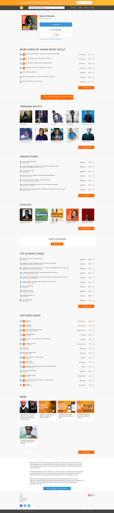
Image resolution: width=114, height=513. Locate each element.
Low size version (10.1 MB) (46, 39)
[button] (55, 35)
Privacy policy (91, 511)
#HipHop (83, 339)
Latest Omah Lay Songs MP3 (26, 222)
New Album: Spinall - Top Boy (88, 222)
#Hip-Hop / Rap (81, 344)
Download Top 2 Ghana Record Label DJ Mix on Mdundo (84, 416)
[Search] (62, 7)
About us (22, 501)
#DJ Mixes (83, 72)
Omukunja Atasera (57, 141)
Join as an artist (23, 498)
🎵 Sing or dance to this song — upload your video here (57, 97)
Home (21, 494)
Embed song (57, 39)
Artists (86, 7)
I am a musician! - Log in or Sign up (56, 488)
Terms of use (84, 511)
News (21, 496)
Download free (57, 244)
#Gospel (83, 335)
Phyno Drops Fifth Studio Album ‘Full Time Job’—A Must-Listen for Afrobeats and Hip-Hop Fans (28, 417)
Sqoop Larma (86, 141)
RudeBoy (69, 141)
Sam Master (39, 141)
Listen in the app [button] (56, 30)
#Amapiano (82, 325)
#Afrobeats (82, 54)
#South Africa (82, 321)
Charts (80, 7)
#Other (83, 367)
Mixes (92, 7)
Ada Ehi (38, 124)
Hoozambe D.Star (87, 124)
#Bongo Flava (82, 376)
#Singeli (83, 357)
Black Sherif (70, 124)
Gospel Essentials (71, 222)
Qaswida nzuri (39, 222)
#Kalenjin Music (81, 330)
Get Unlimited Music (84, 2)
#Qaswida (83, 380)
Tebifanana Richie (25, 141)
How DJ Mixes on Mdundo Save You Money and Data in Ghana (66, 416)
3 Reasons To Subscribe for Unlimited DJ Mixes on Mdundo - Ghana (47, 416)
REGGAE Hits (54, 222)
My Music (73, 7)
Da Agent (54, 124)
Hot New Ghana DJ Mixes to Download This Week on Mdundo (28, 442)
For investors (23, 499)
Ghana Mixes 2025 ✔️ (45, 18)
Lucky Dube (24, 124)
